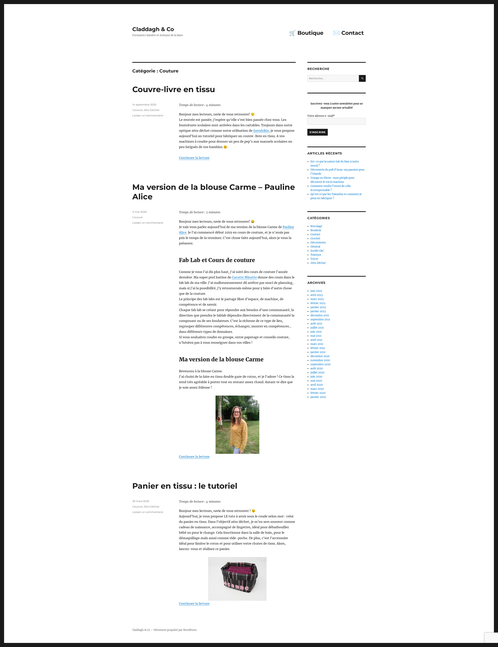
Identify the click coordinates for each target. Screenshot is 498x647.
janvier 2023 (318, 307)
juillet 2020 (317, 372)
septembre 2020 (320, 364)
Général (315, 246)
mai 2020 (316, 380)
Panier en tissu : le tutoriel (184, 486)
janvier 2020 (318, 397)
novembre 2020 (320, 360)
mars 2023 (317, 299)
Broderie (315, 230)
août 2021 (316, 323)
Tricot (314, 259)
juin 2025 (316, 291)
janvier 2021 (317, 352)
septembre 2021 (320, 319)
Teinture (315, 254)
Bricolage (316, 226)
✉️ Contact (348, 33)
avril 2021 (316, 340)
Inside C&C (317, 250)
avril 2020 (316, 384)
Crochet (315, 238)
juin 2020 (316, 376)
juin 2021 (316, 331)
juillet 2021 (317, 327)
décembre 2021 (319, 315)
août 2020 (316, 368)
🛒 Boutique (306, 33)
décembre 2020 (320, 356)
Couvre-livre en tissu (173, 89)
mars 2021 (316, 344)
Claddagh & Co (153, 29)
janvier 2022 (318, 311)
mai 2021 (316, 335)
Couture (137, 110)
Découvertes (318, 242)
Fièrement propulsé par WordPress (175, 630)
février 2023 (317, 303)
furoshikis (261, 131)
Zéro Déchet (151, 110)
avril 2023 (316, 295)
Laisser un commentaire (147, 115)
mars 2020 (317, 389)
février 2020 (317, 393)
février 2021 (317, 348)
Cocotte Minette (244, 277)
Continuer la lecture (194, 158)
